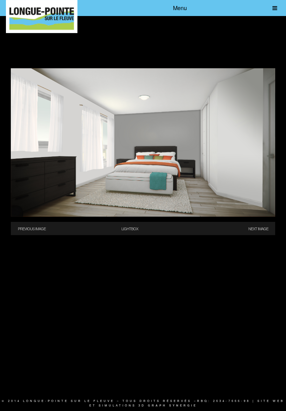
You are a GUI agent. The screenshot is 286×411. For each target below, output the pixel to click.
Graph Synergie (172, 405)
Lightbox (129, 228)
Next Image (258, 228)
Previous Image (32, 228)
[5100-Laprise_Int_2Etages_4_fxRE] (143, 214)
